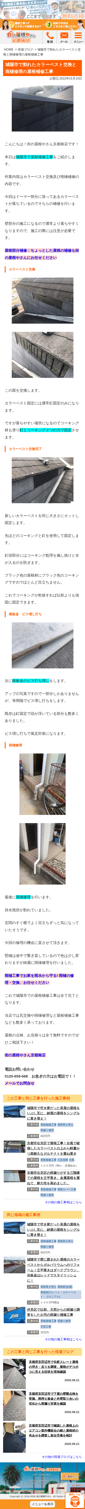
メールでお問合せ (19, 1083)
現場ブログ (25, 49)
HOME (8, 49)
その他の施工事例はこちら (63, 1202)
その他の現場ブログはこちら (62, 1456)
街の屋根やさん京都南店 (25, 1055)
